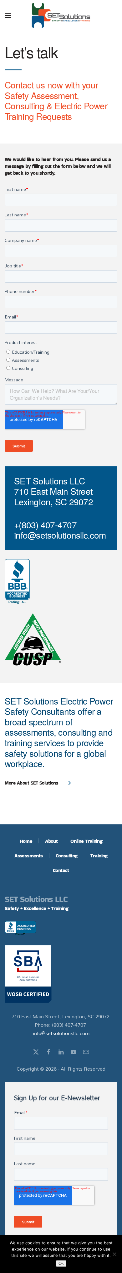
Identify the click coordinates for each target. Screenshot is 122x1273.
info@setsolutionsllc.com (61, 1033)
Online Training (86, 841)
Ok (61, 1263)
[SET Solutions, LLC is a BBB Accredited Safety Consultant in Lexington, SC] (17, 581)
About (51, 841)
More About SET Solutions (31, 783)
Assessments (28, 855)
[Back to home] (61, 15)
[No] (114, 1254)
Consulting (67, 855)
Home (26, 841)
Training (99, 855)
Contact (61, 870)
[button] (8, 15)
